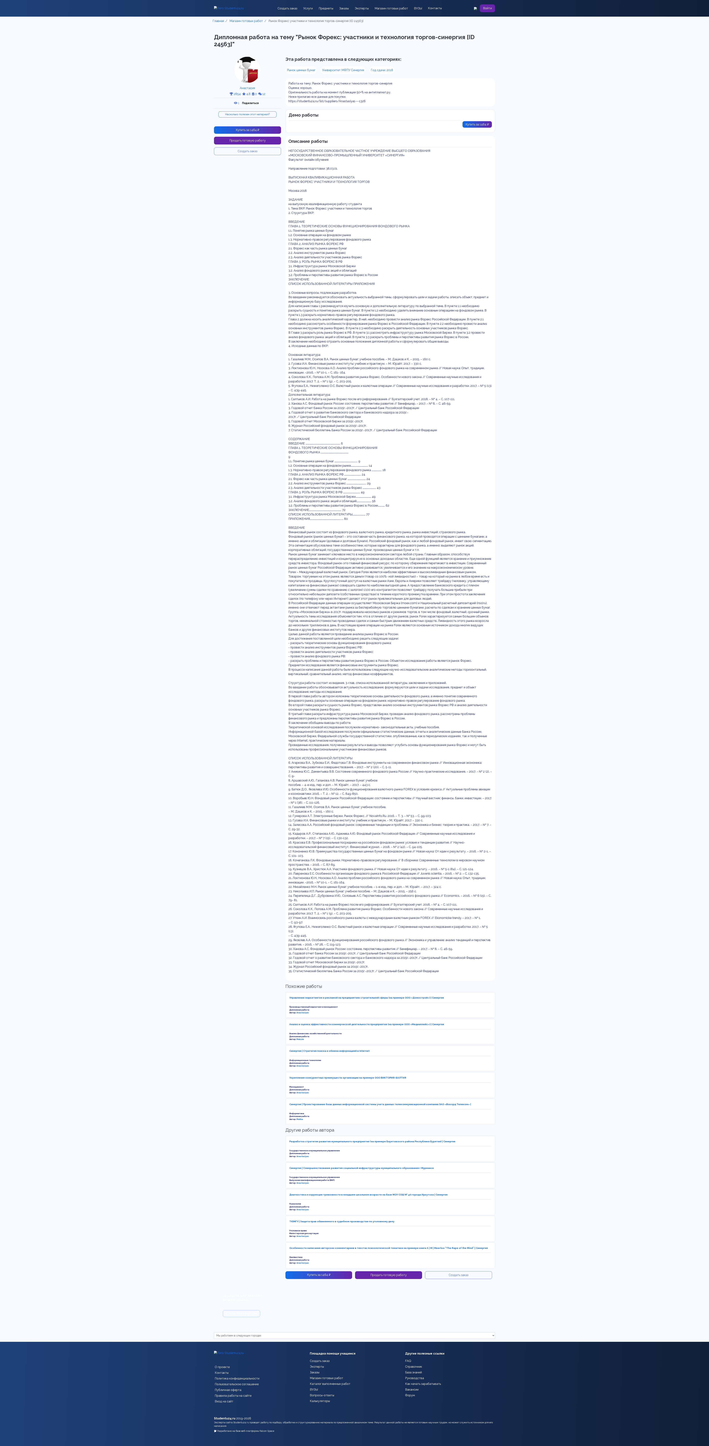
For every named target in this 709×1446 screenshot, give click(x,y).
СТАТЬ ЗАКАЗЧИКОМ (241, 1313)
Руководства (414, 1378)
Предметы (326, 8)
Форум (410, 1395)
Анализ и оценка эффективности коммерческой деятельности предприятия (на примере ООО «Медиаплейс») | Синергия (366, 1024)
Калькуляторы (320, 1401)
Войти (487, 8)
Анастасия (247, 88)
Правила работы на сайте (233, 1395)
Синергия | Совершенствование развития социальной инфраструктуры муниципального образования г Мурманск (361, 1168)
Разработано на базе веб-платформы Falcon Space (245, 1431)
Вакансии (412, 1389)
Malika (300, 1119)
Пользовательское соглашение (237, 1384)
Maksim (300, 1039)
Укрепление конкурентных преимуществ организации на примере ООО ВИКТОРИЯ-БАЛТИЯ (347, 1077)
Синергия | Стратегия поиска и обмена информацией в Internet (329, 1051)
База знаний (413, 1372)
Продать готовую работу (247, 140)
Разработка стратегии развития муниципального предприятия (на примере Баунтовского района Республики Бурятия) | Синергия (372, 1141)
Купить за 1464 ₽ (247, 130)
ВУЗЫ (418, 8)
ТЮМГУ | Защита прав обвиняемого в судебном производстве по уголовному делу (341, 1221)
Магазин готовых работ (391, 8)
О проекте (222, 1367)
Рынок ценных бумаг (301, 70)
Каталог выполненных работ (330, 1384)
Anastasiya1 (303, 1012)
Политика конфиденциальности (237, 1378)
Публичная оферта (228, 1390)
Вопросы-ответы (322, 1395)
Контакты (435, 8)
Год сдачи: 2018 (382, 70)
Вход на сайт (224, 1401)
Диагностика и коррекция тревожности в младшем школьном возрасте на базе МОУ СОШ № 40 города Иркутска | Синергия (368, 1194)
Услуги (308, 8)
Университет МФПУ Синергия (343, 70)
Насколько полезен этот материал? (247, 114)
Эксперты (362, 8)
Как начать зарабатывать (423, 1384)
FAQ (408, 1361)
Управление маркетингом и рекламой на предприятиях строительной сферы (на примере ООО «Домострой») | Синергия (366, 997)
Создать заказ (287, 8)
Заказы (344, 8)
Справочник (413, 1366)
